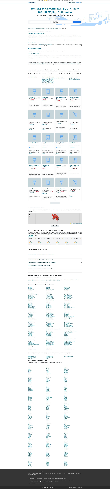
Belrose (29, 387)
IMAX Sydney (48, 287)
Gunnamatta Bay (30, 346)
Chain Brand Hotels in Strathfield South (36, 33)
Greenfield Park (48, 391)
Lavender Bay (48, 425)
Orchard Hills (66, 372)
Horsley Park (48, 404)
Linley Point (48, 429)
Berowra (29, 388)
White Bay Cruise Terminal (68, 344)
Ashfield (29, 372)
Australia (47, 28)
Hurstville (47, 407)
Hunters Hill (47, 406)
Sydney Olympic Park (67, 425)
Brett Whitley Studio (31, 307)
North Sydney (66, 368)
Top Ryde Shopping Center (68, 325)
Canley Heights (30, 417)
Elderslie (47, 367)
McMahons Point (48, 444)
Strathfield (65, 419)
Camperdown (30, 414)
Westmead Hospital (67, 343)
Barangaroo (29, 380)
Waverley (65, 446)
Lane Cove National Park (49, 297)
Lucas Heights (48, 433)
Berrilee (29, 391)
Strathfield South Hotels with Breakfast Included (48, 78)
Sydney (65, 424)
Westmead (65, 451)
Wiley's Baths (66, 346)
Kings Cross (48, 416)
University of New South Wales (68, 326)
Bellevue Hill (30, 386)
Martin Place (48, 308)
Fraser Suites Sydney (41, 63)
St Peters (65, 415)
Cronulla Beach (30, 326)
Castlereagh (30, 423)
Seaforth (65, 409)
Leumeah (47, 427)
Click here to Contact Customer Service (60, 478)
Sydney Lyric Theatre (67, 303)
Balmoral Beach (30, 295)
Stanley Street (66, 290)
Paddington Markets (49, 321)
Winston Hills (66, 456)
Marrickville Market (49, 306)
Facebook (37, 483)
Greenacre (47, 389)
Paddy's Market (48, 322)
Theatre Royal (66, 324)
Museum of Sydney (49, 312)
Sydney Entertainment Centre (68, 297)
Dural (29, 463)
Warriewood (66, 441)
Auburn (29, 373)
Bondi (29, 396)
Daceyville (29, 452)
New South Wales (51, 28)
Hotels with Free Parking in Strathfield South (48, 81)
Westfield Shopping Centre (68, 342)
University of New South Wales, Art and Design (70, 327)
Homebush (47, 401)
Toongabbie (66, 433)
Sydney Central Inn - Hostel (42, 44)
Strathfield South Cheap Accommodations (37, 42)
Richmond (65, 396)
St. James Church (66, 289)
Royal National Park (49, 340)
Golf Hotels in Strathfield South (73, 77)
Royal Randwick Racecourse (50, 342)
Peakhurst (65, 381)
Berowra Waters (30, 390)
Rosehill (65, 401)
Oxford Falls (66, 373)
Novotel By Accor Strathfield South (33, 40)
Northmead (65, 371)
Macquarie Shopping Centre (50, 298)
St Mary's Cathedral (49, 349)
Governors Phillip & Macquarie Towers (33, 344)
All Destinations (38, 481)
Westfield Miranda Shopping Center (69, 340)
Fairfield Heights (48, 373)
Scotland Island (66, 408)
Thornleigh (65, 432)
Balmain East (30, 377)
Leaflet (71, 223)
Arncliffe (29, 369)
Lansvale (47, 424)
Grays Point (48, 388)
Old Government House (49, 318)
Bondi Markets (30, 305)
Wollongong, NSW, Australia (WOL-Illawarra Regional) (71, 279)
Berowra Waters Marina (31, 299)
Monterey (47, 454)
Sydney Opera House (67, 308)
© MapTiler (74, 223)
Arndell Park (30, 370)
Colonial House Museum (31, 322)
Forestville (47, 376)
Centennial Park (30, 315)
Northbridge (66, 370)
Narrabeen (47, 464)
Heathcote (47, 399)
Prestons (65, 386)
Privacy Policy (49, 487)
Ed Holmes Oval (30, 331)
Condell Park (30, 444)
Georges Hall (48, 380)
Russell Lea (66, 404)
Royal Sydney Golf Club (49, 343)
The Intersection (66, 321)
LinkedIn (49, 483)
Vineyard (65, 437)
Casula (29, 424)
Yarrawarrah (66, 464)
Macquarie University (49, 299)
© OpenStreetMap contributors (78, 223)
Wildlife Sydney (66, 345)
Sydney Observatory (65, 63)
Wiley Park (65, 454)
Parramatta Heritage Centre (50, 323)
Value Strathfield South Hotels (34, 53)
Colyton (29, 441)
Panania (65, 378)
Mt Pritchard (48, 460)
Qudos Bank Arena (48, 330)
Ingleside (47, 409)
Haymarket (47, 398)
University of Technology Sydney (69, 330)
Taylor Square (66, 315)
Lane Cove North (48, 423)
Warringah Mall (66, 336)
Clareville (29, 436)
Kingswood (47, 418)
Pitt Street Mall (48, 327)
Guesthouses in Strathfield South (60, 78)
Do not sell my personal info (55, 481)
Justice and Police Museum (50, 289)
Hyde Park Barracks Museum (32, 349)
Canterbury (29, 418)
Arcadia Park (30, 290)
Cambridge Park (30, 410)
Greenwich (47, 392)
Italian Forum (48, 288)
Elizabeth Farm (30, 333)
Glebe (47, 382)
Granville (47, 387)
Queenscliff (66, 392)
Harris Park (47, 396)
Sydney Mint (66, 305)
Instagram (45, 483)
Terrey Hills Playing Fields (68, 318)
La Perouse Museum (49, 295)
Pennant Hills (66, 382)
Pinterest (51, 483)
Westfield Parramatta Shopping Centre (69, 341)
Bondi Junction (30, 398)
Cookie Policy (53, 487)
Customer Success (48, 481)
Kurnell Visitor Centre (49, 294)
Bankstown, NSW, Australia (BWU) (33, 279)
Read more (30, 129)
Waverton (65, 447)
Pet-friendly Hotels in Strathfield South (74, 79)
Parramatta (65, 380)
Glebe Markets (30, 341)
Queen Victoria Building (49, 331)
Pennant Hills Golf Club (49, 326)
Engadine (47, 371)
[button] (55, 218)
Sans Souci (65, 407)
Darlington (29, 455)
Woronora (65, 462)
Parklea (65, 379)
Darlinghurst (29, 454)
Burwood (29, 408)
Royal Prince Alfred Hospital (50, 341)
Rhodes (65, 395)
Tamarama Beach (66, 314)
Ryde (65, 405)
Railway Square (48, 333)
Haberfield (47, 395)
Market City (47, 304)
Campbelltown (30, 413)
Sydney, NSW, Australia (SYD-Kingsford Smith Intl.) (53, 280)
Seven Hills (65, 410)
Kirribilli (47, 419)
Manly (47, 438)
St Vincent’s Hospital (67, 288)
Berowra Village (30, 298)
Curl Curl (29, 451)
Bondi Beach (30, 302)
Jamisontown (48, 410)
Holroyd (47, 400)
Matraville (47, 443)
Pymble (65, 390)
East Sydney (30, 466)
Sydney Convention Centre (68, 295)
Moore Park (48, 455)
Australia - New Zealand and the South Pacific (38, 28)
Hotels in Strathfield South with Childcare (47, 82)
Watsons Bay (66, 445)
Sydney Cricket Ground (67, 296)
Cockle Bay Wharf (30, 321)
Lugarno (47, 435)
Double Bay (29, 460)
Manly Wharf (48, 303)
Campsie (29, 415)
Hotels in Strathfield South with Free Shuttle (48, 77)
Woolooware (66, 460)
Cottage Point (30, 446)
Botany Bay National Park (31, 306)
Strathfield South (66, 420)
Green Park (29, 345)
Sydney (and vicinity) (58, 28)
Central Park (30, 316)
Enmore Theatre (30, 336)
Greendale (47, 390)
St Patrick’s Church (67, 287)
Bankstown (29, 379)
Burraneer (29, 407)
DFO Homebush (30, 330)
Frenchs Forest (48, 377)
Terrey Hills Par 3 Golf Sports (68, 317)
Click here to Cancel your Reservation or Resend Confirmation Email (38, 478)
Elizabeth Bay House (31, 332)
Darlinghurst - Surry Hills (49, 356)
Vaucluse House (66, 333)
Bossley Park (30, 401)
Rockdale (65, 397)
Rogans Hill (47, 358)
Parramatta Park (48, 324)
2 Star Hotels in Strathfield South (32, 77)
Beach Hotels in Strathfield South (74, 78)
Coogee (29, 445)
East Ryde (29, 465)
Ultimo (65, 434)
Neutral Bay (48, 465)
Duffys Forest (30, 462)
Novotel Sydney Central (48, 63)
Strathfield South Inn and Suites (34, 48)
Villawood (65, 436)
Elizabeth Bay (48, 368)
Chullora (29, 433)
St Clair (65, 413)
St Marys (65, 414)
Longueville (48, 432)
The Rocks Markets (67, 322)
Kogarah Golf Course (49, 293)
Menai (47, 445)
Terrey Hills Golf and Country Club (69, 316)
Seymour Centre (48, 345)
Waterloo (65, 444)
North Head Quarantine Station (50, 316)
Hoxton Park (48, 405)
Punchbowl (65, 388)
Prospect (65, 387)
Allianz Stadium (30, 287)
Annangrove (30, 367)
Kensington (47, 413)
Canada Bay (30, 416)
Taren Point (66, 429)
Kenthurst (47, 414)
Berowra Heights (30, 389)
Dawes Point (30, 457)
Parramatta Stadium (49, 325)
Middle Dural (48, 447)
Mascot (47, 442)
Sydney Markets (66, 304)
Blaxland (29, 395)
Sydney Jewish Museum (67, 302)
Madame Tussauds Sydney (72, 63)
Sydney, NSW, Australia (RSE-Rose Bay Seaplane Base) (54, 279)
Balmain (29, 376)
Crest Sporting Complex (31, 325)
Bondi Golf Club (30, 303)
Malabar (47, 437)
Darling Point (30, 453)
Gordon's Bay (30, 342)
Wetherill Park (66, 452)
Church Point (30, 434)
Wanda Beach (66, 335)
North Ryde (65, 367)
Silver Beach (48, 346)
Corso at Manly (30, 324)
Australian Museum (30, 293)
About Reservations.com (31, 481)
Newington (47, 466)
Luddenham (48, 434)
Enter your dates (55, 225)
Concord (29, 443)
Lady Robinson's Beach (49, 296)
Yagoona (65, 463)
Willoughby (65, 455)
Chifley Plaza (30, 317)
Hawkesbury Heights (49, 397)
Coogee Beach (30, 323)
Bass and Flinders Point (31, 297)
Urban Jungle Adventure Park (68, 332)
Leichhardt (47, 426)
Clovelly (29, 438)
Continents (29, 28)
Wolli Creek (66, 457)
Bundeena (29, 406)
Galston (47, 379)
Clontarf (29, 437)
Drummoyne (30, 461)
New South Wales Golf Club (50, 314)
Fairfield (47, 372)
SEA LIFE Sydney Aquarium (50, 344)
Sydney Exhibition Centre (67, 298)
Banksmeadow (30, 378)
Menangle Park (48, 446)
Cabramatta (29, 409)
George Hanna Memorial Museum (33, 340)
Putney (65, 389)
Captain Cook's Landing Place (32, 312)
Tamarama (65, 428)
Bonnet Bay (29, 399)
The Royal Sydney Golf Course (68, 323)
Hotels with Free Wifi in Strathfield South (47, 79)
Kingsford (47, 417)
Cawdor (29, 426)
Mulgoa (47, 461)
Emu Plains (47, 369)
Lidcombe (47, 428)
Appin (29, 368)
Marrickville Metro (48, 307)
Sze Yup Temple (66, 313)
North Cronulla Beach (49, 315)
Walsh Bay (65, 334)
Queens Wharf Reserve (49, 332)
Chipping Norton (30, 432)
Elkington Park (30, 334)
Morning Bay (48, 456)
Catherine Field (30, 425)
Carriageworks (30, 313)
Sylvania (65, 426)
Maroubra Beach (48, 305)
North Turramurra (66, 369)
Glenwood (47, 386)
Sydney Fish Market (67, 299)
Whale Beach (66, 453)
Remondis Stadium (48, 335)
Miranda (47, 452)
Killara (47, 415)
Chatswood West (30, 429)
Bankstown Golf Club (31, 296)
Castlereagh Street (30, 314)
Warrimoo (65, 442)
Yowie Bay (65, 465)
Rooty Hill (65, 398)
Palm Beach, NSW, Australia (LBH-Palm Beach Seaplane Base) (37, 280)
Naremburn (47, 463)
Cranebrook (30, 447)
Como (29, 442)
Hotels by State (43, 481)
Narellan (47, 462)
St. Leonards (66, 416)
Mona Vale (47, 453)
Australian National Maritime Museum (33, 294)
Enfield (47, 370)
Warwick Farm (66, 443)
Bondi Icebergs (30, 304)
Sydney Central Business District (68, 356)
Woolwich (65, 461)
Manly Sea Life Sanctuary (49, 302)
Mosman (47, 457)
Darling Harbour (30, 358)
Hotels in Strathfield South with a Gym (47, 80)
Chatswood (29, 428)
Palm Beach (66, 377)
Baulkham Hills (30, 382)
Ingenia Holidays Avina (34, 63)
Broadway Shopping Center (32, 308)
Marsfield (47, 441)
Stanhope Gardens (67, 417)
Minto (47, 451)
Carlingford (29, 420)
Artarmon (29, 371)
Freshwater (47, 378)
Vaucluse (65, 435)
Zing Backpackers (49, 44)
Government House (31, 343)
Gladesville (47, 381)
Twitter (40, 483)
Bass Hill (29, 381)
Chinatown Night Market (31, 318)
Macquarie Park (48, 436)
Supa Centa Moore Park (67, 293)
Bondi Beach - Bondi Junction (32, 356)
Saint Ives (65, 406)
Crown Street (30, 327)
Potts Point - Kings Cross (49, 357)
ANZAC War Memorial (31, 289)
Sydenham (65, 423)
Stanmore (65, 418)
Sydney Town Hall (66, 312)
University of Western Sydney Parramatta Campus (71, 331)
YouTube (43, 483)
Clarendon (29, 435)
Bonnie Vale (30, 400)
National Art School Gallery (50, 313)
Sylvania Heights (66, 427)
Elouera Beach (30, 335)
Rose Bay (65, 399)
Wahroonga (66, 438)
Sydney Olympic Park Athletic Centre (69, 307)
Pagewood (65, 376)
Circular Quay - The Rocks (32, 357)
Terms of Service (44, 487)
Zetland (65, 466)
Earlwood (29, 464)
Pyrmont (65, 391)
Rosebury (65, 400)
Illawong (47, 408)
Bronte (29, 404)
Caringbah (29, 419)
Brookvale (29, 405)
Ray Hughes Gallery (49, 334)
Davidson (29, 456)
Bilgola (29, 392)
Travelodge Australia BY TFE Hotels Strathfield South (53, 40)
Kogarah (47, 420)
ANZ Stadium (30, 288)
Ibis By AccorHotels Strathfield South (69, 40)
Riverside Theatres (49, 336)
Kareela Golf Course (49, 290)
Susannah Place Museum (67, 294)
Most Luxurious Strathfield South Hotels (36, 60)
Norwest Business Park (49, 317)
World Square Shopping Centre (68, 349)
